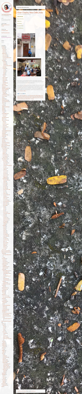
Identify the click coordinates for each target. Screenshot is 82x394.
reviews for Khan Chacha (26, 98)
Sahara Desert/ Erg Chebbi (7, 338)
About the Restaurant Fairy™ (5, 19)
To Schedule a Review (4, 30)
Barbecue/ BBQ (4, 85)
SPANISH (3, 136)
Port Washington (5, 156)
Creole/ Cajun (4, 96)
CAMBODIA (4, 345)
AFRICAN (3, 48)
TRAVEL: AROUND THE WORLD (6, 321)
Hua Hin (4, 382)
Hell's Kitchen (5, 197)
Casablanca (5, 333)
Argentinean (5, 114)
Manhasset (4, 153)
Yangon (4, 378)
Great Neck (4, 150)
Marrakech (5, 335)
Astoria (4, 226)
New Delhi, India (24, 95)
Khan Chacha (26, 96)
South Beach (5, 282)
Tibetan (3, 140)
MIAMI (4, 281)
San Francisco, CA (5, 262)
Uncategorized (3, 383)
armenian (4, 122)
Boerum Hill (5, 161)
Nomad (4, 209)
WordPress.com (33, 391)
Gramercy (4, 193)
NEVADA (3, 298)
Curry (4, 69)
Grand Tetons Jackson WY (7, 313)
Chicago (4, 286)
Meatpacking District (6, 201)
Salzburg (4, 342)
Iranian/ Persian (5, 124)
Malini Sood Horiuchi (28, 14)
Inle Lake (4, 377)
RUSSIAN (3, 133)
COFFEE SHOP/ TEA (5, 94)
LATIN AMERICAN (5, 113)
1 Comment (32, 98)
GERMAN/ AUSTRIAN (5, 106)
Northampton (5, 289)
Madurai (4, 371)
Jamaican (4, 92)
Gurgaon (4, 358)
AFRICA (3, 323)
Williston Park (5, 157)
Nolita (4, 208)
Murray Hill (5, 205)
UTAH (3, 303)
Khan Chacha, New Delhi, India (30, 12)
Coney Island (5, 168)
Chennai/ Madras (5, 357)
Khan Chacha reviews (22, 97)
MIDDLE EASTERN (5, 120)
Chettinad (4, 370)
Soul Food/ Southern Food (6, 57)
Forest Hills (5, 233)
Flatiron (4, 192)
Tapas (3, 137)
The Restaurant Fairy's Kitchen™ (6, 37)
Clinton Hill (5, 184)
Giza (4, 329)
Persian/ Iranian (5, 126)
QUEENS (4, 225)
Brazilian (3, 86)
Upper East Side (5, 218)
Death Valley (4, 261)
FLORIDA (3, 269)
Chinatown (5, 182)
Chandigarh (4, 355)
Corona (4, 229)
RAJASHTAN (5, 362)
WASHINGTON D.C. (5, 310)
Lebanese (4, 125)
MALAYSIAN (5, 77)
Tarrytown (3, 249)
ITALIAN (3, 110)
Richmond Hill (5, 242)
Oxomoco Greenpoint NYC (5, 250)
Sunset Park (5, 176)
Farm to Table (5, 54)
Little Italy (4, 198)
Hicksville (4, 152)
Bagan (4, 375)
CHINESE (4, 61)
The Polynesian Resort (6, 279)
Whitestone (5, 246)
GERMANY (3, 350)
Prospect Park (5, 174)
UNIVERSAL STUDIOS (6, 283)
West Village (5, 221)
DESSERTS (3, 98)
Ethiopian (4, 49)
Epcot (4, 274)
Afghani (4, 121)
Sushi (4, 73)
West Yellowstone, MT (6, 297)
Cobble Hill (5, 164)
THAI (3, 81)
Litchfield (4, 265)
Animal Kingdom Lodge (6, 273)
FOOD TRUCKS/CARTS (5, 101)
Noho (4, 206)
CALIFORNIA (4, 258)
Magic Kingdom (5, 278)
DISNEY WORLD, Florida (6, 270)
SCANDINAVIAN (4, 134)
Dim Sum (4, 62)
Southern (4, 58)
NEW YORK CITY (4, 158)
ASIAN (3, 60)
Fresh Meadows (5, 234)
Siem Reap (4, 346)
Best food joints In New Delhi (33, 95)
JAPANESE (4, 68)
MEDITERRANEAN (5, 117)
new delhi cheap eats (34, 97)
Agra (3, 354)
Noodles (4, 70)
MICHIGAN (4, 290)
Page (3, 257)
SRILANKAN (4, 80)
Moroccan (4, 52)
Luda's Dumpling (3, 144)
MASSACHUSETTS (5, 287)
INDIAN (4, 66)
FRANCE (3, 347)
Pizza (3, 112)
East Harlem (5, 186)
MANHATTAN (5, 178)
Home (2, 18)
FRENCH (3, 102)
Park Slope (5, 173)
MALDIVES (3, 373)
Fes (3, 334)
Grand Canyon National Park (7, 254)
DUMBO (4, 169)
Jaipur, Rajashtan (5, 365)
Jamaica (4, 237)
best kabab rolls (40, 95)
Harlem (4, 196)
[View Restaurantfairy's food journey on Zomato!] (6, 25)
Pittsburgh (4, 302)
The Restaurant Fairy (6, 14)
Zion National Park (5, 309)
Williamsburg (5, 177)
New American (5, 56)
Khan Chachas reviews (28, 97)
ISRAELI (3, 109)
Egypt (3, 325)
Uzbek (2, 386)
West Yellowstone (5, 295)
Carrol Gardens (5, 162)
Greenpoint (5, 172)
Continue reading (23, 90)
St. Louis (4, 293)
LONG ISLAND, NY (5, 148)
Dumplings (5, 64)
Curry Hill (4, 185)
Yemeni (4, 129)
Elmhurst (4, 230)
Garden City (4, 149)
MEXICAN (3, 118)
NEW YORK (3, 146)
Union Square (5, 217)
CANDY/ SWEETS (4, 89)
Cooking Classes (4, 385)
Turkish (4, 128)
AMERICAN (4, 53)
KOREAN (4, 74)
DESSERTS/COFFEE (5, 100)
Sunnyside (4, 245)
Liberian (4, 50)
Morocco (4, 331)
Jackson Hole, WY (5, 314)
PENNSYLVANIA (4, 301)
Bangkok (4, 381)
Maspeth (4, 241)
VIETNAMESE (5, 82)
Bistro (4, 104)
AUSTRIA (3, 341)
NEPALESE (4, 78)
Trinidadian (4, 93)
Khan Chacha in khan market (32, 96)
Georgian (3, 105)
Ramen (4, 72)
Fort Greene (5, 170)
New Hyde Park (5, 154)
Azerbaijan (3, 84)
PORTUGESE (4, 132)
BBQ (4, 76)
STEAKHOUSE (4, 138)
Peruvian (4, 116)
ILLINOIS (3, 285)
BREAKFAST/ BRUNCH (5, 88)
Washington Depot (5, 266)
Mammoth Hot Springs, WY (7, 318)
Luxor (4, 330)
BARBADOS (4, 343)
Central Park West (6, 180)
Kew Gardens (5, 238)
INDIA (21, 95)
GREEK (3, 108)
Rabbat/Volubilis (5, 337)
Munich (4, 351)
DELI (3, 97)
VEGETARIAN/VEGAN (5, 142)
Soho (4, 210)
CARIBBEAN (4, 90)
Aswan (4, 326)
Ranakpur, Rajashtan (6, 366)
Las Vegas (4, 299)
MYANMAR (4, 374)
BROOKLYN (4, 160)
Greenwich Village (6, 194)
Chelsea (4, 181)
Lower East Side (5, 200)
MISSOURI (3, 291)
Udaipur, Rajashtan (6, 367)
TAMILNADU (5, 369)
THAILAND (4, 379)
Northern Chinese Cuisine (7, 65)
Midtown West (5, 204)
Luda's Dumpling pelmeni (5, 145)
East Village (5, 188)
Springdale (4, 307)
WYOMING (3, 311)
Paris (3, 349)
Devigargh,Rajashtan (6, 363)
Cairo (4, 327)
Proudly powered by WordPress (21, 391)
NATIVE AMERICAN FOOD (6, 130)
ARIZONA (3, 253)
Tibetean (3, 141)
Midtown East (5, 202)
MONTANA (4, 294)
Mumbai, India (5, 359)
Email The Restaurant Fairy (5, 32)
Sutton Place (5, 212)
